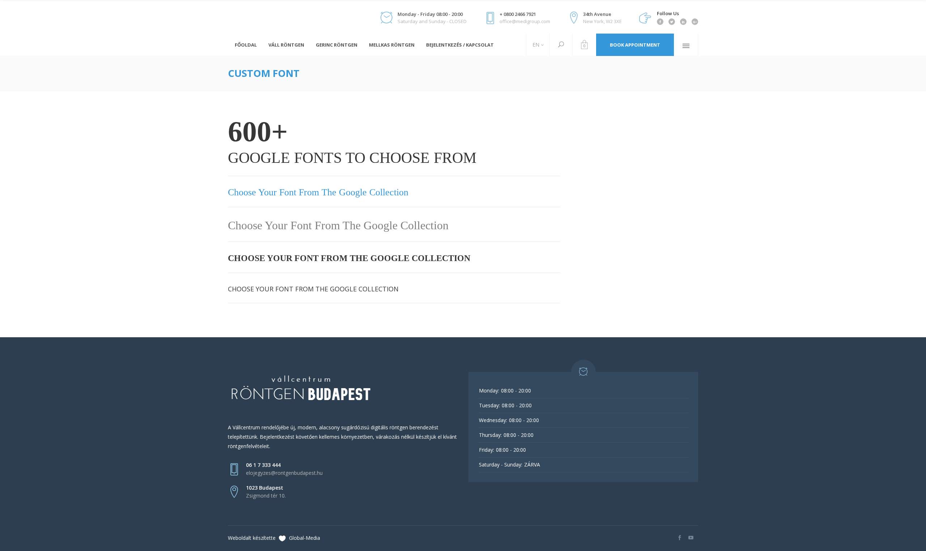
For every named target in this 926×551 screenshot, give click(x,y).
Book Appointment (635, 45)
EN (535, 44)
